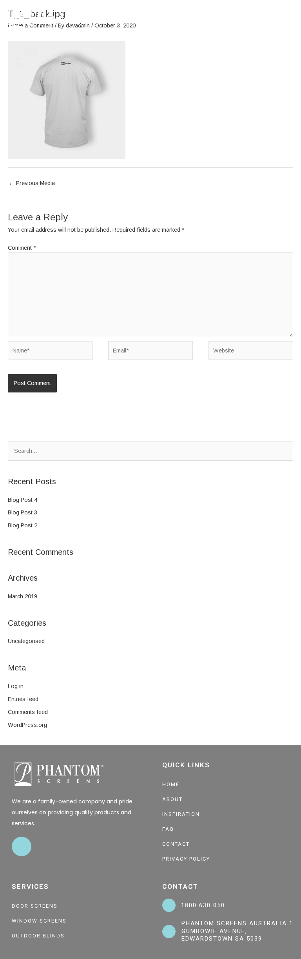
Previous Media (32, 183)
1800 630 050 (203, 905)
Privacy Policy (186, 859)
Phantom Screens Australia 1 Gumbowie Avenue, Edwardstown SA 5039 (237, 931)
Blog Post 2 (22, 525)
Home (171, 784)
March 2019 (22, 596)
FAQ (168, 829)
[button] (291, 17)
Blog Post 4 (22, 500)
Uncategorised (26, 641)
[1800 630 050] (169, 905)
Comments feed (28, 712)
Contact (176, 844)
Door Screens (35, 906)
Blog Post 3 (22, 512)
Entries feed (23, 699)
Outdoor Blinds (38, 936)
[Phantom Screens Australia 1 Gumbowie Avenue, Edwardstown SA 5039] (169, 931)
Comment (22, 248)
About (172, 799)
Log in (16, 686)
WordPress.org (27, 725)
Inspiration (181, 814)
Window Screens (39, 921)
